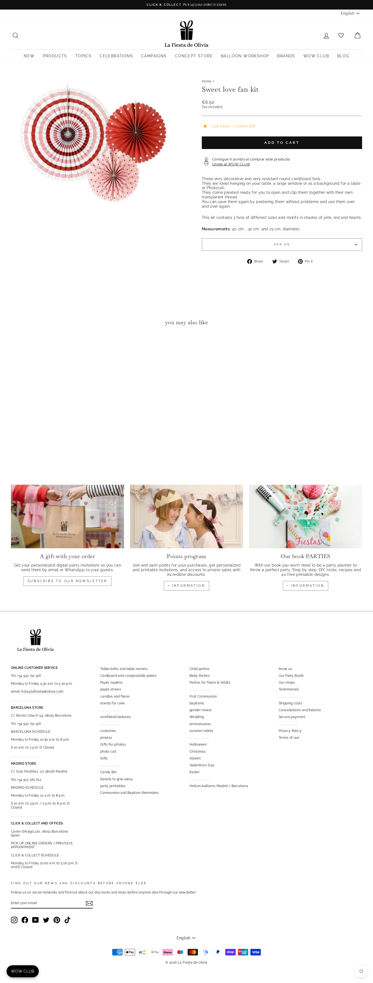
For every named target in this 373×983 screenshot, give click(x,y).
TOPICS (83, 56)
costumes (108, 731)
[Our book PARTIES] (305, 516)
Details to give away (116, 779)
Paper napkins (111, 682)
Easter (195, 772)
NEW (29, 56)
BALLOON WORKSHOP (245, 56)
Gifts (104, 758)
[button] (16, 346)
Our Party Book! (291, 676)
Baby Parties (200, 676)
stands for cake (112, 703)
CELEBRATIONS (116, 56)
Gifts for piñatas (113, 744)
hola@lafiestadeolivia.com (42, 691)
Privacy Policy (290, 731)
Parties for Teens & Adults (210, 682)
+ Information (305, 586)
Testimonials (289, 689)
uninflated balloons (115, 717)
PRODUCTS (55, 56)
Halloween (198, 744)
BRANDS (286, 56)
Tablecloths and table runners (124, 669)
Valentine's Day (202, 765)
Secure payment (292, 717)
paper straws (110, 689)
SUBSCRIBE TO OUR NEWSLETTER (67, 581)
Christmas (198, 751)
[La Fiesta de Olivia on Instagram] (14, 920)
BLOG (343, 56)
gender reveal (201, 710)
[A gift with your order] (67, 516)
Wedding (197, 717)
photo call (108, 751)
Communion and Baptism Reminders (129, 793)
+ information (186, 586)
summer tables (202, 731)
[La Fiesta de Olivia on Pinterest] (57, 920)
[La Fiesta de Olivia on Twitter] (46, 920)
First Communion (203, 696)
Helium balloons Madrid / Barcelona (219, 786)
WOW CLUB (316, 56)
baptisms (197, 703)
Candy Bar (108, 772)
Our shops (287, 682)
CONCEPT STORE (194, 56)
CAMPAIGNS (154, 56)
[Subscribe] (89, 903)
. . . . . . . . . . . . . (110, 710)
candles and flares (115, 696)
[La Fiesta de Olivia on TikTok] (67, 920)
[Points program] (186, 516)
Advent (195, 758)
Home (206, 81)
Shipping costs (290, 703)
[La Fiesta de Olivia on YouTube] (35, 920)
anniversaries (200, 724)
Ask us (282, 244)
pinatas (106, 738)
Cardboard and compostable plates (128, 676)
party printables (113, 786)
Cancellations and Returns (300, 710)
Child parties (200, 669)
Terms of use (289, 738)
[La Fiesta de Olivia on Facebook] (25, 920)
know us (285, 669)
